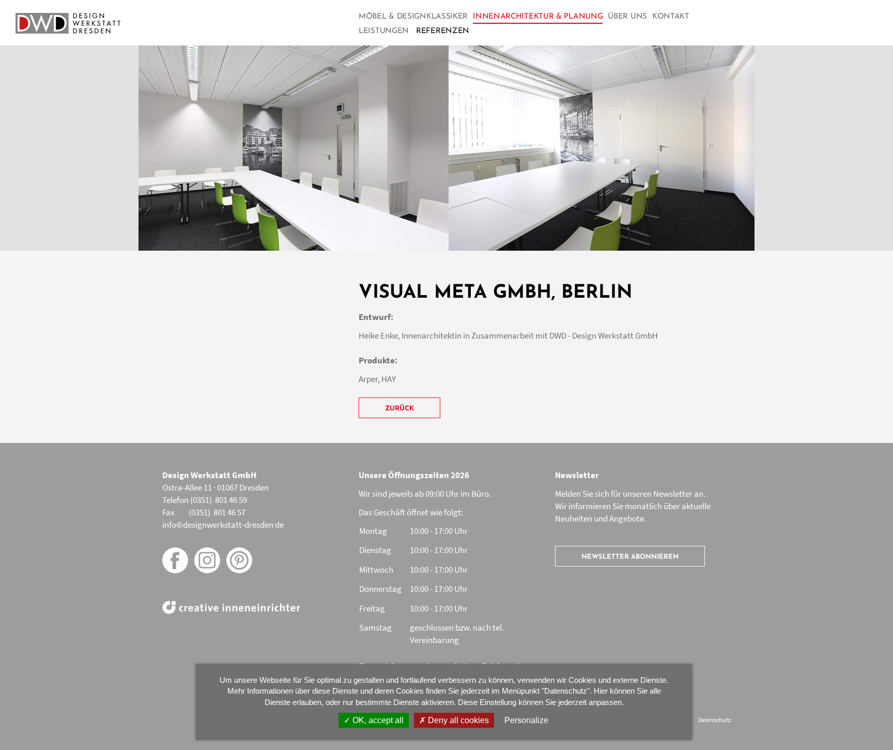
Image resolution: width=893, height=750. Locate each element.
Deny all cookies (457, 720)
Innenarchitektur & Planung (538, 17)
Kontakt (670, 17)
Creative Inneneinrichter (231, 607)
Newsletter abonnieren (630, 557)
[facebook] (175, 560)
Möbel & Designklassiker (413, 17)
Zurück (399, 408)
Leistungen (384, 31)
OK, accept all (377, 720)
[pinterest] (239, 560)
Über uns (627, 17)
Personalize (526, 720)
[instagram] (207, 560)
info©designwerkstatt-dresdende (223, 524)
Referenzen (442, 31)
